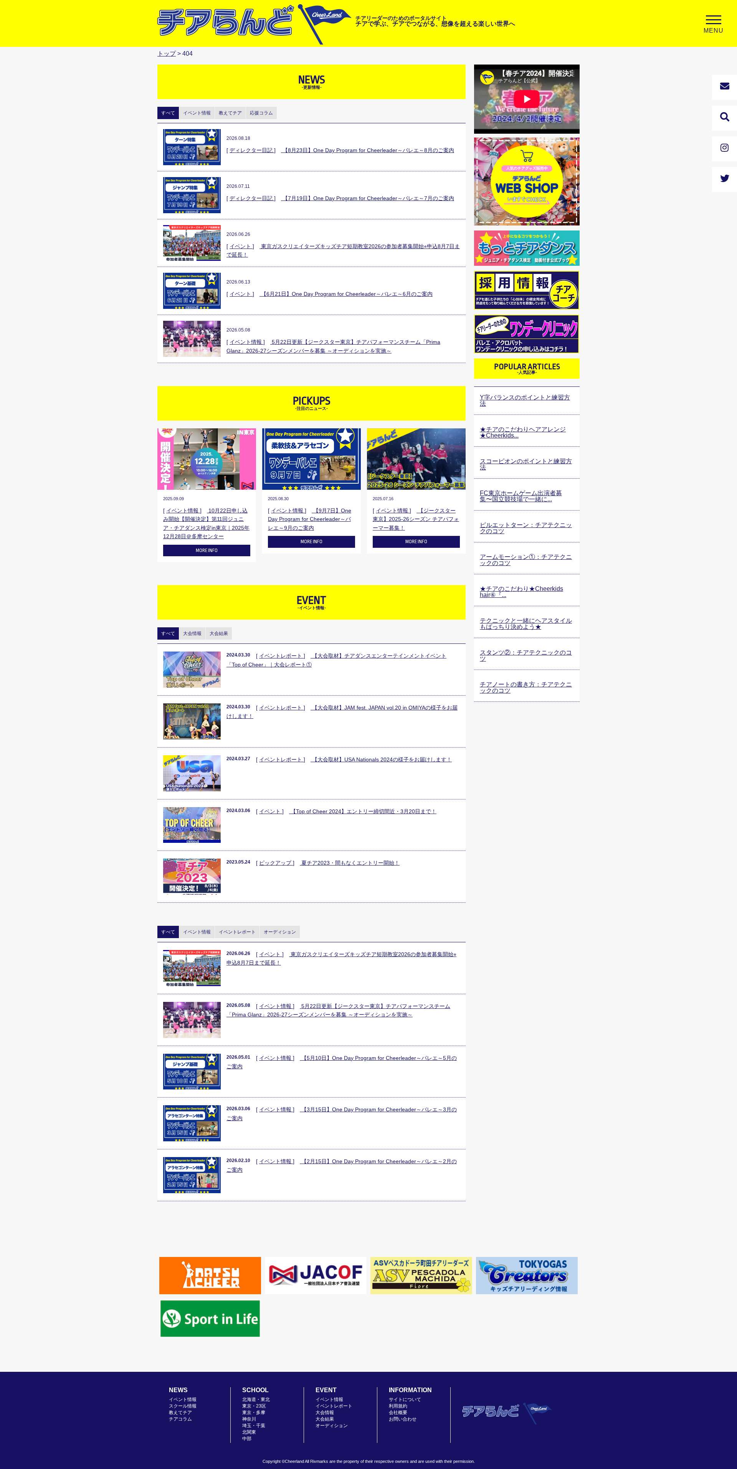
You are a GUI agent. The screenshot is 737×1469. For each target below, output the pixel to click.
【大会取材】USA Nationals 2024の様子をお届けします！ (381, 759)
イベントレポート (281, 656)
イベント (241, 246)
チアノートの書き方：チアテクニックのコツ (526, 687)
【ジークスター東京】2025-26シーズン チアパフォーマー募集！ (416, 519)
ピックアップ (276, 863)
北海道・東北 (256, 1399)
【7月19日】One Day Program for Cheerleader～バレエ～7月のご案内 (367, 198)
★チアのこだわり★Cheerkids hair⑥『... (521, 591)
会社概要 (398, 1412)
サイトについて (405, 1399)
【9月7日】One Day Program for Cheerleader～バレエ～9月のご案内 (309, 519)
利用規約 (398, 1406)
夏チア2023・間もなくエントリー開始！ (350, 863)
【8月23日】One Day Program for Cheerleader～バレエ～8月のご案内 (367, 150)
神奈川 (249, 1419)
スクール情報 (183, 1406)
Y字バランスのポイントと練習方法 (525, 400)
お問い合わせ (402, 1419)
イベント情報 (246, 342)
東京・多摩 (253, 1412)
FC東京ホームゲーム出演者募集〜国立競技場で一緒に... (521, 496)
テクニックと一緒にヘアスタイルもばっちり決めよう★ (526, 623)
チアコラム (180, 1419)
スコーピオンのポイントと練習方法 (526, 464)
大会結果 (325, 1419)
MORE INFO (207, 550)
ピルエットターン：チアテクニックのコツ (526, 528)
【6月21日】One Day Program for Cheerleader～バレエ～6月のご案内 (346, 294)
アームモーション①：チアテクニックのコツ (526, 560)
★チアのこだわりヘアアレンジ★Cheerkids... (523, 432)
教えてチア (180, 1412)
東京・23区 (254, 1406)
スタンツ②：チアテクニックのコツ (526, 655)
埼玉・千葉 (253, 1425)
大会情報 (325, 1412)
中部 (246, 1438)
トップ (166, 53)
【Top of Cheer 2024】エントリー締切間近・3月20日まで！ (362, 811)
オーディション (332, 1425)
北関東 (249, 1432)
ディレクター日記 (252, 150)
